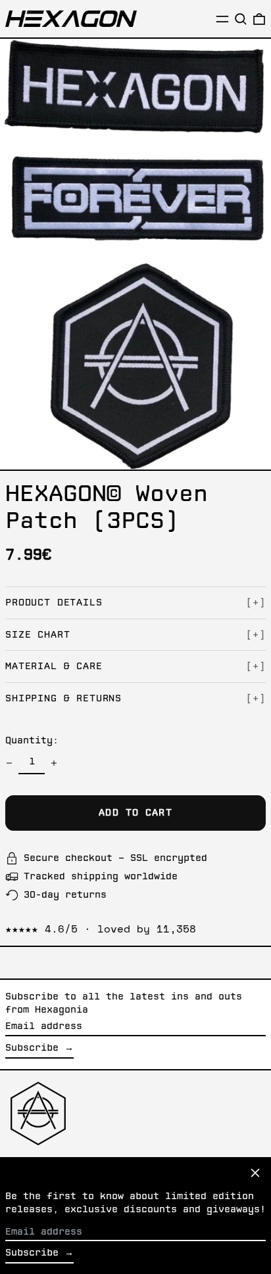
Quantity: (32, 740)
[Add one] (54, 763)
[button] (240, 19)
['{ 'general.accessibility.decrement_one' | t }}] (9, 763)
